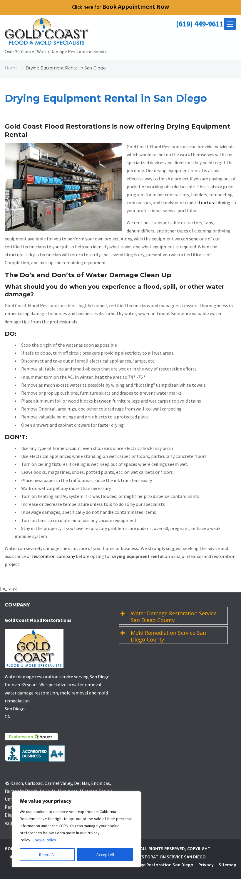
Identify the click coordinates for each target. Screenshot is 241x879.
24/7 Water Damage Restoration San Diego (149, 865)
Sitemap (227, 865)
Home (11, 68)
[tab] (173, 615)
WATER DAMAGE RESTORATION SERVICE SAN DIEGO (155, 857)
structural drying (213, 202)
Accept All (105, 854)
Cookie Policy (44, 840)
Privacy (206, 865)
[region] (76, 829)
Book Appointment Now (120, 6)
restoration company (53, 556)
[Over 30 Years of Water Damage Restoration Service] (56, 33)
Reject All (47, 854)
